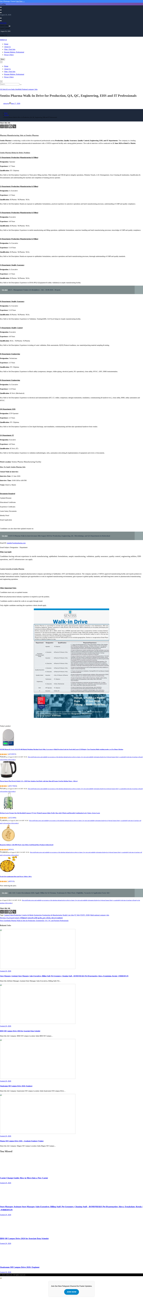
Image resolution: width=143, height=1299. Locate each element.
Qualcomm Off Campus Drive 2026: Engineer (16, 1086)
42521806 (12, 818)
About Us (7, 47)
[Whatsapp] (2, 126)
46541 (11, 849)
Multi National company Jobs (27, 89)
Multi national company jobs (99, 915)
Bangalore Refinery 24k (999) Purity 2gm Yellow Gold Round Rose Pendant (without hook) (26, 845)
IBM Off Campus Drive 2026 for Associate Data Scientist (20, 1031)
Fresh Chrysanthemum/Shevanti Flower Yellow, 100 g (16, 876)
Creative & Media (27, 915)
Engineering (38, 915)
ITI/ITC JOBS (85, 915)
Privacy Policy (9, 55)
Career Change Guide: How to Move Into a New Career (24, 1178)
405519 (11, 881)
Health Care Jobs (68, 915)
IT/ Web (77, 915)
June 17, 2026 (15, 103)
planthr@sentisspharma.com (16, 543)
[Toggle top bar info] (1, 12)
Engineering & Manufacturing (52, 915)
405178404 (12, 786)
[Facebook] (10, 126)
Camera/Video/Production (12, 915)
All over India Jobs (11, 89)
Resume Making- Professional (14, 52)
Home (6, 44)
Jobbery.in (3, 40)
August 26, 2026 (5, 1183)
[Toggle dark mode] (1, 20)
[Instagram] (6, 126)
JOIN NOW (71, 1292)
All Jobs (2, 89)
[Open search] (1, 7)
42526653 (12, 754)
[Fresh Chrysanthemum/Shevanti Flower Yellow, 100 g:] (8, 872)
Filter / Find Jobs (9, 49)
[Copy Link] (14, 126)
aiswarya (6, 103)
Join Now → (20, 1)
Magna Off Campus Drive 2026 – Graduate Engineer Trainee (22, 1141)
